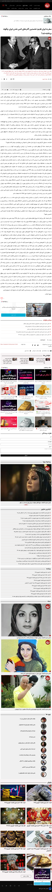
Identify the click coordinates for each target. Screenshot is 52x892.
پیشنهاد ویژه (47, 462)
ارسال (26, 455)
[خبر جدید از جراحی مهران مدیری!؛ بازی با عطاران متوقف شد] (43, 750)
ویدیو (26, 8)
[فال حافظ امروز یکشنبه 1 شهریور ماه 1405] (39, 862)
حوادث (8, 8)
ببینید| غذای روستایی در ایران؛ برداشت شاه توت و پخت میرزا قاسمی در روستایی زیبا (33, 561)
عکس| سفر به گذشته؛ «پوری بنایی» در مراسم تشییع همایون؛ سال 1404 (36, 673)
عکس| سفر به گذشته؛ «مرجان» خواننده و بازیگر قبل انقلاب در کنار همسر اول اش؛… (33, 638)
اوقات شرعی (4, 1)
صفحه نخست (37, 5)
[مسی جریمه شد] (43, 738)
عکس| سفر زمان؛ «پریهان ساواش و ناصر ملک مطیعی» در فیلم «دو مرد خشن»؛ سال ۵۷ (32, 537)
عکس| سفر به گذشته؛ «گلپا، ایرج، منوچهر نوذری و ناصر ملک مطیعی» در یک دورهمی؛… (32, 709)
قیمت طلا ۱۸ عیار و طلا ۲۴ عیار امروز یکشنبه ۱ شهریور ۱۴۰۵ (38, 577)
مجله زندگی (12, 5)
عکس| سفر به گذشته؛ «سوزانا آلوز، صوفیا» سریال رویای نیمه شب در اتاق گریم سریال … (23, 361)
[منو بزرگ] (3, 5)
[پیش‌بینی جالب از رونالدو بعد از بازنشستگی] (43, 756)
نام (50, 437)
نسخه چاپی (27, 351)
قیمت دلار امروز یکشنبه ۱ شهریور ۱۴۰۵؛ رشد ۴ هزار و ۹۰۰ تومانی (37, 583)
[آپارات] (10, 886)
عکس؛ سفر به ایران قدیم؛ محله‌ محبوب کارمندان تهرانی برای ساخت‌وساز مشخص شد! (33, 332)
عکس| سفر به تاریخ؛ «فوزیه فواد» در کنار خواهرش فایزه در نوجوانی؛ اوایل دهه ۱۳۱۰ (33, 550)
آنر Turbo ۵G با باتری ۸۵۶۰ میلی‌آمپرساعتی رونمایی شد (38, 526)
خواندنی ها (46, 355)
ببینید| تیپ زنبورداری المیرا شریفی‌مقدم (27, 731)
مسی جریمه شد (32, 737)
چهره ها (48, 714)
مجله (49, 601)
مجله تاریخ (25, 5)
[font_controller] (6, 79)
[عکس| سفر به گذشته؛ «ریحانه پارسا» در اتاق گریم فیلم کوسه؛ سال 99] (48, 359)
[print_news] (11, 79)
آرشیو (13, 1)
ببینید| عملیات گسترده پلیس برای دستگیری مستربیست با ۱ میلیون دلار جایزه (34, 523)
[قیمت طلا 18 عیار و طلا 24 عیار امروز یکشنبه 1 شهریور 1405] (39, 816)
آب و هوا (8, 1)
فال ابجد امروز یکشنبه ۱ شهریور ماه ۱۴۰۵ (42, 580)
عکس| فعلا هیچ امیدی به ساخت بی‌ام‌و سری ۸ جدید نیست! (37, 534)
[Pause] (27, 315)
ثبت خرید (13, 315)
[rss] (2, 886)
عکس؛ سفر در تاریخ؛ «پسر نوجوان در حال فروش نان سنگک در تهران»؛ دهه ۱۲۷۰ (34, 335)
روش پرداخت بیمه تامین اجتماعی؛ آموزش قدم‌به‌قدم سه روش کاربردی (36, 539)
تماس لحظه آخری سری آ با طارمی (28, 767)
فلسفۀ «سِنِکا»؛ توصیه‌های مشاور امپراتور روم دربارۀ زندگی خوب (37, 548)
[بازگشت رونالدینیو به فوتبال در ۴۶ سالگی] (43, 762)
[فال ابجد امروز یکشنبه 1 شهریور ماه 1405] (13, 816)
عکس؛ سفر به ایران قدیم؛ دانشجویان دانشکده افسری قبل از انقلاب (36, 324)
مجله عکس (18, 5)
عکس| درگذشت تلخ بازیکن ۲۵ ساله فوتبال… (26, 725)
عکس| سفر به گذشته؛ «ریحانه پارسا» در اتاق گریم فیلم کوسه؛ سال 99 (40, 361)
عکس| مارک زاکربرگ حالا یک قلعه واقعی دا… (26, 773)
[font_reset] (4, 79)
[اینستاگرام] (14, 886)
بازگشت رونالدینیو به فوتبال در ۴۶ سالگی (27, 761)
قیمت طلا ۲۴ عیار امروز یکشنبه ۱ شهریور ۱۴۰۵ (41, 586)
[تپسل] (1, 301)
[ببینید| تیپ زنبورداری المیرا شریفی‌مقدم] (43, 732)
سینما (30, 8)
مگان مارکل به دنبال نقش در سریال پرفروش (26, 743)
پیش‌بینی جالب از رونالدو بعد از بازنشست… (26, 755)
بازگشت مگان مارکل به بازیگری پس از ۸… (27, 719)
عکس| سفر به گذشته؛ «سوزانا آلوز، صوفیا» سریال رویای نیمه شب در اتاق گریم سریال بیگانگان (31, 529)
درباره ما (21, 1)
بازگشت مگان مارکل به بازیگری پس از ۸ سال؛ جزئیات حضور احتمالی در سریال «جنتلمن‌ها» (32, 531)
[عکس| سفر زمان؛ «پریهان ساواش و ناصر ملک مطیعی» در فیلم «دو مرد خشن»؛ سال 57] (15, 359)
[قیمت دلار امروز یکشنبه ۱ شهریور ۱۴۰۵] (39, 793)
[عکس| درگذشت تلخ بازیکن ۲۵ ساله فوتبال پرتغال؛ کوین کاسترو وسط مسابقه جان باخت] (43, 726)
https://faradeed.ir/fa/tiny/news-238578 (9, 344)
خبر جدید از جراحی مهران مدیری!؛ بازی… (27, 749)
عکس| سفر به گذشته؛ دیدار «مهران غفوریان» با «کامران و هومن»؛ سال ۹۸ (35, 518)
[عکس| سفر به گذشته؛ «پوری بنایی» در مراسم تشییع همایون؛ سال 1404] (26, 655)
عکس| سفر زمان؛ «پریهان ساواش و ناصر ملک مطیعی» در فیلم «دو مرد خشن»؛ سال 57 (7, 362)
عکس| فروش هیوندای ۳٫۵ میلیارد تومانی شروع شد (39, 515)
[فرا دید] (47, 5)
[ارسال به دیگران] (13, 79)
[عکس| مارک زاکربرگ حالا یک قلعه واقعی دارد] (43, 774)
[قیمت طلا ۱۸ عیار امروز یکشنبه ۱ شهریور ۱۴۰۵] (13, 793)
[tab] (27, 504)
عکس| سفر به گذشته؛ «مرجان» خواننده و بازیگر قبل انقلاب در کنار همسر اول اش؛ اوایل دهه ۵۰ (31, 596)
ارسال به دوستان (35, 351)
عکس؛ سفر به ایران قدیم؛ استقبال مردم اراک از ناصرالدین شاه (37, 326)
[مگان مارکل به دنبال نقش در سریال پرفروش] (43, 744)
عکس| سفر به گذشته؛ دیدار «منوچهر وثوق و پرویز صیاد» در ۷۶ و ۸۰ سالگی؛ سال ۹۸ (33, 513)
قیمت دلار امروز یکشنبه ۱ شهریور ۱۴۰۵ (42, 572)
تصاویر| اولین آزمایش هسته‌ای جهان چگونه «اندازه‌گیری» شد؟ (37, 542)
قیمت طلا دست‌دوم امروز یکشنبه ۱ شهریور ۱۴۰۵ (40, 594)
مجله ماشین (14, 8)
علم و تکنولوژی (37, 8)
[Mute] (29, 315)
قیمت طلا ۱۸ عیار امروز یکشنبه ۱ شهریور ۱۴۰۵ (41, 575)
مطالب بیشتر (26, 876)
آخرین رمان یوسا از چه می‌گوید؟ (43, 556)
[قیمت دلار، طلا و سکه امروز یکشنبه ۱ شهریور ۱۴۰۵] (13, 862)
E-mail (49, 442)
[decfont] (2, 79)
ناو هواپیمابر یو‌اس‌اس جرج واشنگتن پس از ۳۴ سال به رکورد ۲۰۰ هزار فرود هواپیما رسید (32, 545)
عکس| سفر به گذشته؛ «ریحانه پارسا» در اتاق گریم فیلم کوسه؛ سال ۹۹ (36, 503)
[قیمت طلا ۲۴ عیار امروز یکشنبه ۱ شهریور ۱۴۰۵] (13, 839)
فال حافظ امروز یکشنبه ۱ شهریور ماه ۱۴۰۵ (42, 588)
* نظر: (50, 447)
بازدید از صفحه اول (46, 351)
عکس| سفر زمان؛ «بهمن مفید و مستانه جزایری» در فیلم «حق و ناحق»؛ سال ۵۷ (34, 564)
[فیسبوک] (32, 345)
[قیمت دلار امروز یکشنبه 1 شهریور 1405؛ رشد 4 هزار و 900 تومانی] (39, 839)
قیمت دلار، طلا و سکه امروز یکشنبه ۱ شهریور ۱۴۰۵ (40, 591)
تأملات (30, 5)
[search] (6, 6)
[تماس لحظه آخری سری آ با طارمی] (43, 768)
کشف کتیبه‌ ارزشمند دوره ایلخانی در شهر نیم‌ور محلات (39, 553)
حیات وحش (21, 8)
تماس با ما (16, 1)
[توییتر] (35, 346)
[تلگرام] (37, 346)
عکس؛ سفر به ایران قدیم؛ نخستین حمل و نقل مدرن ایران (38, 329)
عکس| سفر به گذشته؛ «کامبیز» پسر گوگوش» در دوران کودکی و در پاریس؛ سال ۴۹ (34, 558)
